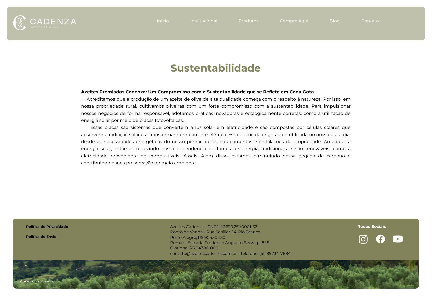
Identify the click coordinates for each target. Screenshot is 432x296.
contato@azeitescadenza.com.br (203, 253)
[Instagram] (363, 239)
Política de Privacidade (47, 226)
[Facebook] (380, 239)
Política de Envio (41, 236)
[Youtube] (398, 239)
